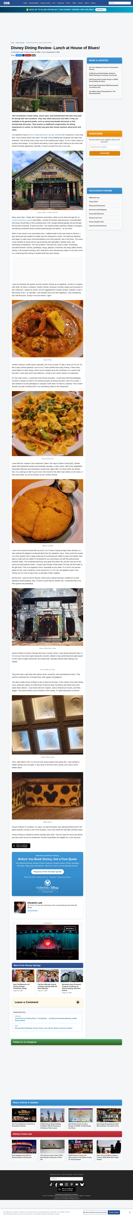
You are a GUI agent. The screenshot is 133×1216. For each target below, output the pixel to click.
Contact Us (57, 1197)
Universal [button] (60, 3)
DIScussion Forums (55, 1174)
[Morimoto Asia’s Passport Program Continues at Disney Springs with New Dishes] (72, 976)
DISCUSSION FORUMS (100, 190)
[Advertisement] (47, 269)
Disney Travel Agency (67, 1174)
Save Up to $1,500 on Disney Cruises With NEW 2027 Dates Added (108, 1157)
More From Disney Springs (27, 965)
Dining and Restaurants (97, 205)
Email (33, 55)
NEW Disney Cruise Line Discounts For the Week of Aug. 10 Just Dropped (80, 1157)
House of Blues (34, 135)
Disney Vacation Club (96, 222)
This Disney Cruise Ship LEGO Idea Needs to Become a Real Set (51, 1157)
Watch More (70, 928)
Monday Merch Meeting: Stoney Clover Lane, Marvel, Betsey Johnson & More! (43, 1027)
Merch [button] (87, 3)
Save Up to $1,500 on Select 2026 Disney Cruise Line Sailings (61, 10)
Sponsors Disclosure (73, 1197)
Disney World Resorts (96, 214)
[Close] (130, 1212)
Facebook (18, 55)
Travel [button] (93, 3)
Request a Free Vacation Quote (47, 872)
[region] (66, 1212)
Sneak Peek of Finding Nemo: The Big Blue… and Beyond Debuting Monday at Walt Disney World (46, 1018)
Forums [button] (80, 3)
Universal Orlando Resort (97, 226)
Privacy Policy (64, 1197)
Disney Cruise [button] (45, 3)
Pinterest (28, 55)
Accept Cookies (114, 1212)
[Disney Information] (6, 3)
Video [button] (74, 3)
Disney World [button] (33, 3)
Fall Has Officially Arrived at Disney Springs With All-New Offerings (47, 986)
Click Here (100, 9)
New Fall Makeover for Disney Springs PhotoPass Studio (21, 986)
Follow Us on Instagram (25, 1042)
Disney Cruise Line (95, 218)
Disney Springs (20, 42)
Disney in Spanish (78, 1174)
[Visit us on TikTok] (51, 1184)
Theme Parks (93, 201)
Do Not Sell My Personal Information (95, 1212)
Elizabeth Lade (18, 52)
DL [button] (54, 3)
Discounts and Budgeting (97, 209)
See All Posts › (33, 911)
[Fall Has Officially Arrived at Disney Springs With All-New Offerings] (47, 976)
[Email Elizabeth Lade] (29, 914)
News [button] (25, 3)
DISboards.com (94, 197)
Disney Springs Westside (52, 135)
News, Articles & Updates (25, 1102)
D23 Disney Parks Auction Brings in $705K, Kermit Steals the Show (79, 1126)
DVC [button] (68, 3)
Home (12, 42)
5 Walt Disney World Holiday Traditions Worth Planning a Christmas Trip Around (50, 1126)
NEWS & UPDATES (98, 60)
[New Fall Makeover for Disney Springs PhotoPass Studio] (23, 976)
